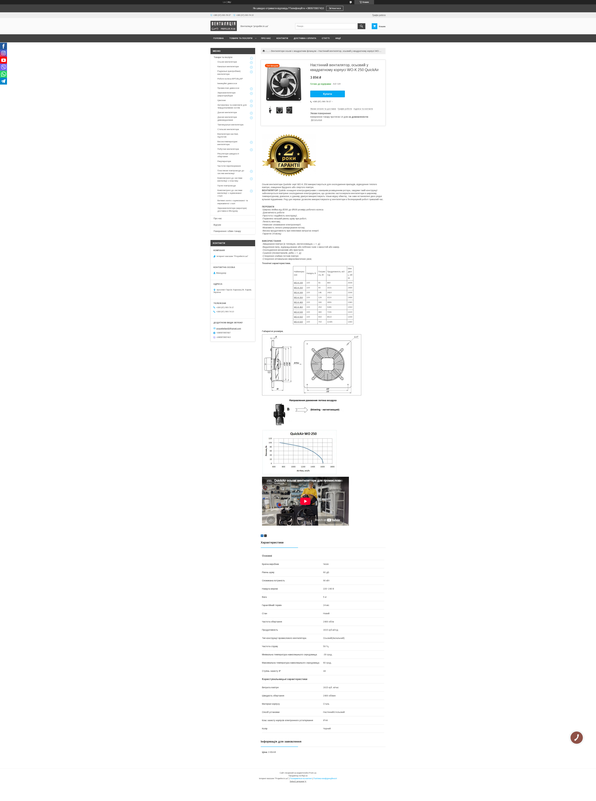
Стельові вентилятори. (228, 129)
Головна (218, 38)
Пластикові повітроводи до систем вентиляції (230, 172)
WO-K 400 (298, 302)
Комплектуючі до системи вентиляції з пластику (229, 179)
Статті (326, 38)
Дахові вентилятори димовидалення (227, 118)
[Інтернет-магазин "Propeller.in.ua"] (223, 30)
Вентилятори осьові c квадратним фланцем (293, 51)
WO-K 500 (298, 312)
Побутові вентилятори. (228, 149)
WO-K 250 (298, 288)
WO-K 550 (298, 317)
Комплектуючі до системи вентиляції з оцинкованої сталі (229, 193)
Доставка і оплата (305, 38)
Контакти (282, 38)
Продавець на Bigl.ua (298, 776)
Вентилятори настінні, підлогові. (227, 135)
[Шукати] (361, 26)
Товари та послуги (240, 38)
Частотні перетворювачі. (229, 166)
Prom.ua (312, 773)
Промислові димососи (228, 88)
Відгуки (217, 225)
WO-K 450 (298, 307)
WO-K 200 (298, 283)
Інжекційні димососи (227, 83)
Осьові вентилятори (227, 62)
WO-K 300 (298, 293)
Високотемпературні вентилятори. (227, 143)
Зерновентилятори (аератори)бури (226, 94)
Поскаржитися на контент (301, 778)
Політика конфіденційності (325, 778)
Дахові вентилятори (227, 112)
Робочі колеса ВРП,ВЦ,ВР (230, 79)
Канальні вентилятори (228, 66)
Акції (338, 38)
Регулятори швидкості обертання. (228, 155)
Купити (327, 94)
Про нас (266, 38)
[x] (265, 536)
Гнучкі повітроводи (226, 185)
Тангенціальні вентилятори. (230, 124)
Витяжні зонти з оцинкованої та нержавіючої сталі (232, 201)
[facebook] (262, 536)
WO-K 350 (298, 297)
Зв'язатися (335, 8)
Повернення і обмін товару (227, 231)
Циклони (221, 100)
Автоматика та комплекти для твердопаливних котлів (232, 106)
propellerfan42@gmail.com (228, 328)
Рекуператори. (224, 161)
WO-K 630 (298, 322)
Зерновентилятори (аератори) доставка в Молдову (232, 209)
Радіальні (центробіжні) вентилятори (229, 72)
